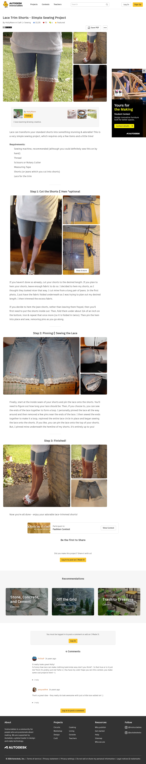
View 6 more (81, 270)
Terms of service (34, 758)
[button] (105, 27)
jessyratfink (43, 690)
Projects (34, 4)
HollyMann (10, 22)
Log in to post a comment (73, 710)
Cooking (72, 727)
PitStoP (41, 659)
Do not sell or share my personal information (95, 758)
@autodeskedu (134, 732)
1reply (36, 680)
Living (71, 731)
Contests (45, 4)
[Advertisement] (129, 103)
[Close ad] (144, 71)
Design (57, 734)
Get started (100, 731)
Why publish (100, 727)
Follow (28, 115)
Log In (126, 4)
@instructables (134, 727)
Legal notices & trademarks (128, 758)
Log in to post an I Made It (73, 560)
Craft (19, 22)
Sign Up (137, 4)
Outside (72, 734)
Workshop (58, 731)
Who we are (100, 742)
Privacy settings (68, 758)
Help (97, 734)
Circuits (57, 727)
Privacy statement (51, 758)
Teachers (57, 4)
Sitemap (98, 738)
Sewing (27, 22)
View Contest (108, 528)
